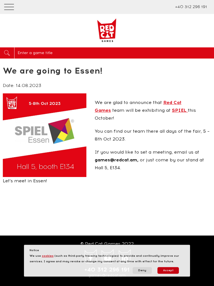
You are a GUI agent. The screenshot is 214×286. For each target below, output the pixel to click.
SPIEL (180, 110)
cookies (48, 256)
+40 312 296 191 (191, 6)
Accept (168, 270)
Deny (142, 270)
